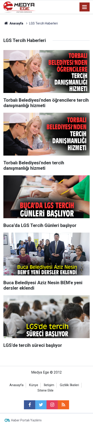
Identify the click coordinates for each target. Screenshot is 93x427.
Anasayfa (16, 385)
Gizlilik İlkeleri (69, 385)
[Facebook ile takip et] (29, 404)
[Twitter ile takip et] (40, 404)
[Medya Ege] (19, 6)
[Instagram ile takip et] (52, 404)
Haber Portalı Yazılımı (26, 420)
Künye (33, 385)
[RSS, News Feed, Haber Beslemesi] (63, 404)
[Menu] (85, 7)
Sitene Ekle (45, 390)
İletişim (49, 385)
